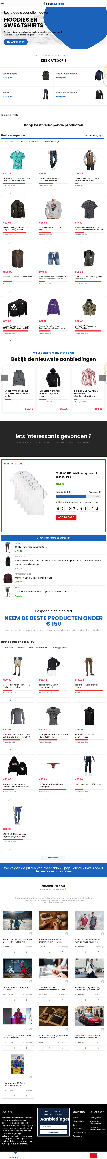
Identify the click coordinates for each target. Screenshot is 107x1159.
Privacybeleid (96, 1117)
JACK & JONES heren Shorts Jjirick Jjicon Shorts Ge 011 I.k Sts (45, 591)
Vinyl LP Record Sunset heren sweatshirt (51, 228)
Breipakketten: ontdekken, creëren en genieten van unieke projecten (50, 942)
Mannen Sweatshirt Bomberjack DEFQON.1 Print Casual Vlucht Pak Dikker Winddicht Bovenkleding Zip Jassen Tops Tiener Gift (17, 329)
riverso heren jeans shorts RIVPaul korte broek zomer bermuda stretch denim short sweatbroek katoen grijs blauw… (53, 279)
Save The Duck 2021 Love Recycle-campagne (14, 1084)
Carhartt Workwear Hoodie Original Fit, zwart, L (15, 393)
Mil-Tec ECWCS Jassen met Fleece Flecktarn (86, 327)
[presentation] (4, 378)
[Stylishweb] (30, 933)
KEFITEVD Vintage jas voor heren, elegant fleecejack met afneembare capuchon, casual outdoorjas (16, 230)
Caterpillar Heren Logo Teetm (74, 473)
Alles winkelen (79, 1121)
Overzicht (77, 1128)
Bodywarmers (21, 557)
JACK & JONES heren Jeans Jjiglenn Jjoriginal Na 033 (15, 835)
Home (75, 1117)
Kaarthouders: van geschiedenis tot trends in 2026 (53, 1036)
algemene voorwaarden (96, 1122)
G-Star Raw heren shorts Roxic (31, 546)
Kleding (6, 946)
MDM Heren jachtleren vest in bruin (17, 276)
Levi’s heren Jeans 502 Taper (88, 784)
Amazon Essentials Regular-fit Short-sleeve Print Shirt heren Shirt (89, 228)
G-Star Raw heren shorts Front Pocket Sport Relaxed (17, 686)
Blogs (75, 1125)
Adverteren (78, 1136)
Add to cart (66, 513)
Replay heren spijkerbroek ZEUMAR (86, 686)
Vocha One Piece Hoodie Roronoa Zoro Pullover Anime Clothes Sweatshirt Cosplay (16, 786)
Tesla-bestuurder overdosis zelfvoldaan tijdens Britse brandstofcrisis (87, 1037)
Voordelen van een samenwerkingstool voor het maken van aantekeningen (52, 989)
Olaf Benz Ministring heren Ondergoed (51, 785)
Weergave (8, 77)
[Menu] (3, 3)
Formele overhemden (23, 574)
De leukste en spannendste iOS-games (15, 988)
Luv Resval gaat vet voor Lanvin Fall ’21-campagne (17, 1036)
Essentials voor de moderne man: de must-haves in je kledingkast (87, 942)
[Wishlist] (40, 1155)
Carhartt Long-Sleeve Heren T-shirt (33, 577)
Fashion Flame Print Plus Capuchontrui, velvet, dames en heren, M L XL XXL (52, 328)
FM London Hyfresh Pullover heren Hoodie (86, 392)
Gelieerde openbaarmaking (97, 1128)
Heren (17, 543)
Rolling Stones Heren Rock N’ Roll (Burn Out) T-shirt (53, 735)
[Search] (103, 3)
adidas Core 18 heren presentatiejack (48, 686)
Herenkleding (80, 946)
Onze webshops (80, 1132)
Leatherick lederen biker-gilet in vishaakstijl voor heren (88, 277)
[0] (93, 1155)
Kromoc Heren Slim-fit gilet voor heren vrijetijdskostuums (88, 179)
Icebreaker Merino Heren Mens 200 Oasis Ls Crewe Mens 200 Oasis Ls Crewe (17, 737)
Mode (41, 1042)
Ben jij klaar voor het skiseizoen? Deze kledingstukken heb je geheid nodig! (17, 942)
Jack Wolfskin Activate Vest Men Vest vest (87, 735)
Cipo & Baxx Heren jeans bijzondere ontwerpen (49, 179)
